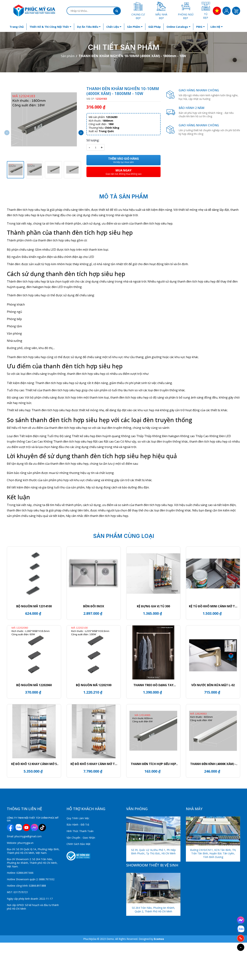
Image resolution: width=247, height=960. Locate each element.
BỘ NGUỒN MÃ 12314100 (34, 606)
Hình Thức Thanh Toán (80, 831)
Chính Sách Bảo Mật (78, 844)
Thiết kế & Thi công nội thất (49, 26)
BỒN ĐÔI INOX (93, 606)
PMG (199, 26)
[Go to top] (240, 947)
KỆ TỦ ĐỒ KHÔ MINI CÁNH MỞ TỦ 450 (213, 606)
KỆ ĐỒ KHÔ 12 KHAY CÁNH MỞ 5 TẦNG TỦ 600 (34, 764)
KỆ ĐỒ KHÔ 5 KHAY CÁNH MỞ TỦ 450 (94, 764)
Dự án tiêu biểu (88, 26)
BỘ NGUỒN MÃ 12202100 (93, 685)
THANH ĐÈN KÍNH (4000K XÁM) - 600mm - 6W (213, 764)
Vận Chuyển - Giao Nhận (81, 837)
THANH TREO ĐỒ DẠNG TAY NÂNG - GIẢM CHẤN (153, 685)
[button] (81, 132)
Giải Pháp (154, 26)
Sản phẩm (134, 26)
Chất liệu (113, 26)
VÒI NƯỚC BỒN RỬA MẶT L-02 (213, 685)
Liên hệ (215, 26)
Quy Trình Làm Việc (78, 818)
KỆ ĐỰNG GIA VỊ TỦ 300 (153, 606)
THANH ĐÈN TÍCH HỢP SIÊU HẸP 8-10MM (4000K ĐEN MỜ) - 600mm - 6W (153, 764)
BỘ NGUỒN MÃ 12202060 (34, 685)
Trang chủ (17, 26)
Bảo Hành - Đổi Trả (78, 824)
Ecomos (159, 939)
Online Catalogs (178, 26)
